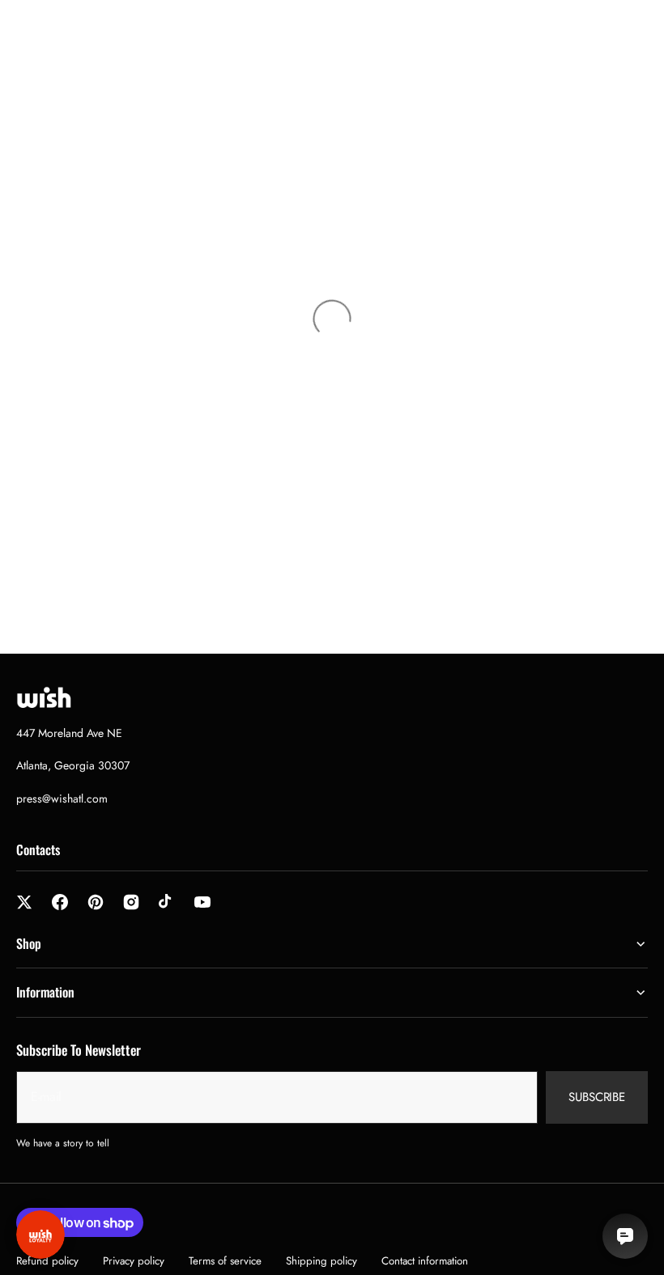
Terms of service (225, 1261)
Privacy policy (133, 1261)
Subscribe (596, 1097)
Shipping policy (321, 1261)
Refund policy (47, 1261)
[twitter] (24, 902)
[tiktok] (167, 902)
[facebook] (60, 902)
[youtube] (202, 902)
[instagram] (131, 902)
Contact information (424, 1261)
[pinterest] (95, 902)
